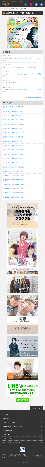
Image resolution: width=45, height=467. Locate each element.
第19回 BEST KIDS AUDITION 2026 (13, 128)
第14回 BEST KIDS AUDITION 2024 (13, 150)
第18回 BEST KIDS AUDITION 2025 (13, 133)
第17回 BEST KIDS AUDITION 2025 (13, 137)
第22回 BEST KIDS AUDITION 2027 (13, 115)
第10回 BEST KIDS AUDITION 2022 (13, 167)
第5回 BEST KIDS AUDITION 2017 (13, 188)
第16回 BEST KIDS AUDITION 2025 (13, 141)
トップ (3, 8)
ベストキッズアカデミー (11, 442)
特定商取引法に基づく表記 (12, 427)
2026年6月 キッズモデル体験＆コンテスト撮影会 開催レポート (22, 67)
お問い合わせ (7, 430)
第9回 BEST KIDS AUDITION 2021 (13, 171)
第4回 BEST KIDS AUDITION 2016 (13, 193)
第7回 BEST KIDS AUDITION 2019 (13, 180)
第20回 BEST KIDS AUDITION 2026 (13, 124)
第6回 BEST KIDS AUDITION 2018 (13, 184)
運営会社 (6, 419)
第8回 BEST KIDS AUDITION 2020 (13, 175)
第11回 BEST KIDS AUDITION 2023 (13, 163)
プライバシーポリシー (11, 423)
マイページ (7, 434)
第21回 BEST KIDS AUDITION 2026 (13, 120)
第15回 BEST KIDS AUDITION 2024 (13, 145)
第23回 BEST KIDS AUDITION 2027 (13, 111)
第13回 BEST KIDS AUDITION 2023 (13, 154)
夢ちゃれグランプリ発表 (10, 83)
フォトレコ (7, 438)
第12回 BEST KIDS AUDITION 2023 (13, 158)
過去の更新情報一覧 (35, 97)
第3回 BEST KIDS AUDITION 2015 (13, 197)
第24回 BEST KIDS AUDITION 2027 (13, 107)
